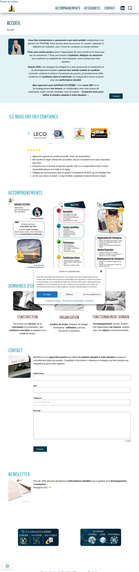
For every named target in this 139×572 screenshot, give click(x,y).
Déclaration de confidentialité (73, 300)
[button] (101, 271)
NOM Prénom (39, 373)
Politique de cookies (53, 300)
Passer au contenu (9, 1)
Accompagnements (67, 8)
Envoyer (40, 449)
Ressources (92, 8)
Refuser (69, 294)
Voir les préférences (92, 294)
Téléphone (37, 398)
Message (37, 411)
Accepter (47, 294)
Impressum (89, 300)
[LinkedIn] (123, 8)
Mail (35, 386)
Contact (109, 8)
